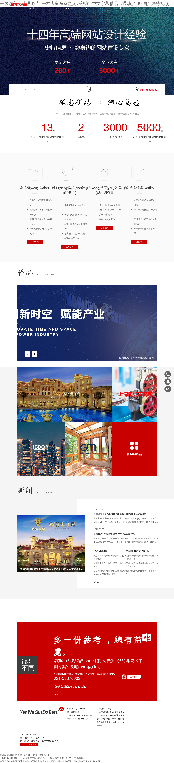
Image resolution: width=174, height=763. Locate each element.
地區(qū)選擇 (29, 744)
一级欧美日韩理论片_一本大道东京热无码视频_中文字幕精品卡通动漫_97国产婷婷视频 (42, 758)
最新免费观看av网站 (68, 761)
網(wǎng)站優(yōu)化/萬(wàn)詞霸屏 (104, 190)
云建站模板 (50, 4)
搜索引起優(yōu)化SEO (109, 204)
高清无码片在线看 (8, 761)
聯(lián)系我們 (139, 4)
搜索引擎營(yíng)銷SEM (110, 209)
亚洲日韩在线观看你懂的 (30, 761)
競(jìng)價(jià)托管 (107, 219)
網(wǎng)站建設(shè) (32, 6)
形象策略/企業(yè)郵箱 (139, 187)
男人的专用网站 (50, 761)
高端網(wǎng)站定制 (34, 187)
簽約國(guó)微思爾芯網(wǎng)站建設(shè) (114, 533)
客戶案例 (103, 4)
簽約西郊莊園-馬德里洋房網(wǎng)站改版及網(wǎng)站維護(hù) (51, 568)
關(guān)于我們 (156, 6)
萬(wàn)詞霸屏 (105, 214)
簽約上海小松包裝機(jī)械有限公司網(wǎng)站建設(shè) (120, 513)
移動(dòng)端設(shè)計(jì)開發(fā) (69, 190)
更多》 (97, 582)
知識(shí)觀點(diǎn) (121, 6)
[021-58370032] (167, 374)
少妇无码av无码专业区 (89, 761)
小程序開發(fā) (86, 6)
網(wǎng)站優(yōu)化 (68, 6)
